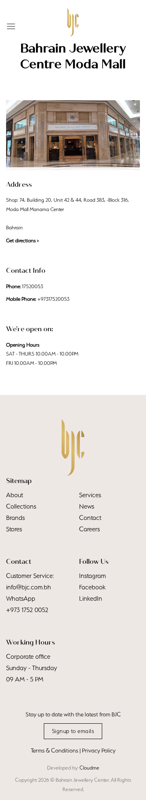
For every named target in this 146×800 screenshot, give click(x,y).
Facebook (92, 587)
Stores (14, 529)
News (86, 506)
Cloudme (89, 768)
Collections (21, 506)
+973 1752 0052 (27, 610)
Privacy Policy (99, 750)
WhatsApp (20, 598)
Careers (89, 529)
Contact (90, 518)
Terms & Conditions (54, 750)
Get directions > (22, 240)
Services (90, 495)
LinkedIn (90, 598)
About (14, 495)
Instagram (92, 576)
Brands (15, 518)
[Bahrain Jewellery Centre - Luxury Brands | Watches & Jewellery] (73, 22)
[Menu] (11, 26)
